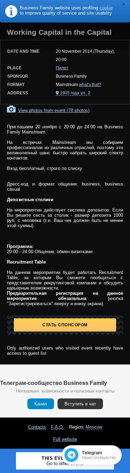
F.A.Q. (57, 427)
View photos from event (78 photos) (53, 110)
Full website (65, 439)
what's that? (90, 84)
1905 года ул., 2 (75, 93)
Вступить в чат (80, 403)
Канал (40, 403)
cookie (106, 7)
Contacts (37, 427)
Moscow (94, 427)
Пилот (62, 68)
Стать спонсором (65, 324)
